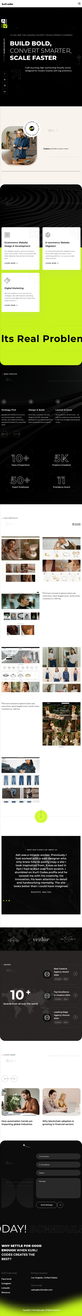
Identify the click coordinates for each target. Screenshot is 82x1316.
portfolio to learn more (59, 149)
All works (76, 524)
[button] (79, 57)
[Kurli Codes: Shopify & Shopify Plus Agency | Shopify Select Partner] (8, 3)
